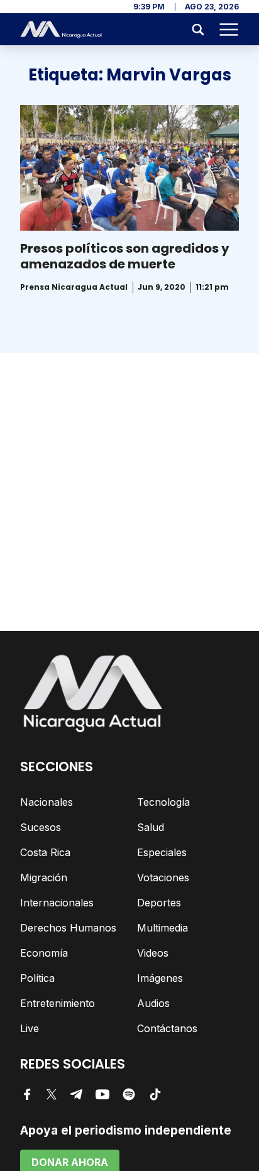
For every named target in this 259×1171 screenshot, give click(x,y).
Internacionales (57, 902)
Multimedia (162, 927)
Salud (150, 827)
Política (37, 978)
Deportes (159, 902)
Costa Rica (45, 852)
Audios (153, 1003)
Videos (152, 953)
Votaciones (163, 877)
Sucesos (40, 827)
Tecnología (163, 802)
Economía (44, 953)
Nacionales (46, 802)
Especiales (162, 852)
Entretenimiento (57, 1003)
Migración (43, 877)
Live (29, 1028)
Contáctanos (167, 1028)
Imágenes (160, 978)
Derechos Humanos (68, 927)
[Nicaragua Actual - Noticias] (61, 29)
